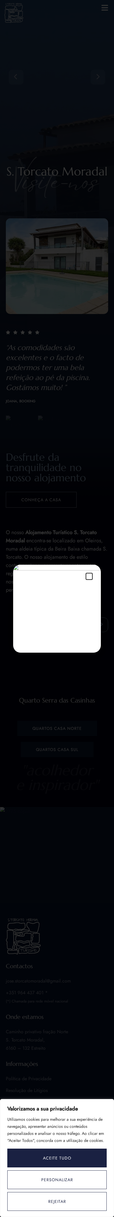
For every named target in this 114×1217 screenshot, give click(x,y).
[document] (57, 608)
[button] (89, 576)
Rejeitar (57, 1201)
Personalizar (57, 1180)
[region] (57, 1158)
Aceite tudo (57, 1158)
